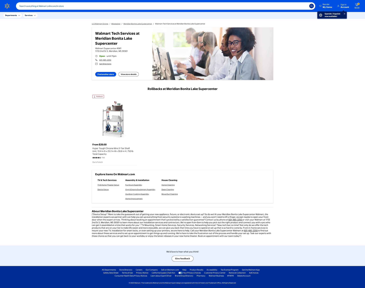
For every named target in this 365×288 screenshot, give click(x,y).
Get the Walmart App (251, 270)
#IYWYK (230, 276)
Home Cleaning (168, 185)
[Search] (311, 6)
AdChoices (253, 273)
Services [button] (29, 15)
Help (184, 270)
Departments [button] (11, 15)
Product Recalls (196, 270)
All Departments (109, 270)
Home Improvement (134, 198)
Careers (139, 270)
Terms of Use (127, 273)
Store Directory (125, 270)
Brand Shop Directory (184, 276)
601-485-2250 (105, 60)
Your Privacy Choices (192, 273)
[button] (326, 6)
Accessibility (212, 270)
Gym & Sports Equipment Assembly (140, 189)
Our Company (152, 270)
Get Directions (105, 64)
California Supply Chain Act (163, 273)
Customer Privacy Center (214, 273)
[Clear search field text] (305, 6)
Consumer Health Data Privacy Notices (131, 276)
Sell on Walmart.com (170, 270)
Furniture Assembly (133, 185)
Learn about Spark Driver (161, 276)
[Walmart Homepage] (7, 6)
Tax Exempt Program (230, 270)
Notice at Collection (237, 273)
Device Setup (103, 189)
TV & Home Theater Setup (108, 185)
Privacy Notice (142, 273)
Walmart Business (216, 276)
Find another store (106, 74)
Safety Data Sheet (110, 273)
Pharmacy (201, 276)
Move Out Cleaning (170, 194)
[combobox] (165, 6)
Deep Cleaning (168, 189)
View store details (128, 74)
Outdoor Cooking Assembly (137, 194)
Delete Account (244, 276)
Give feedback (182, 258)
